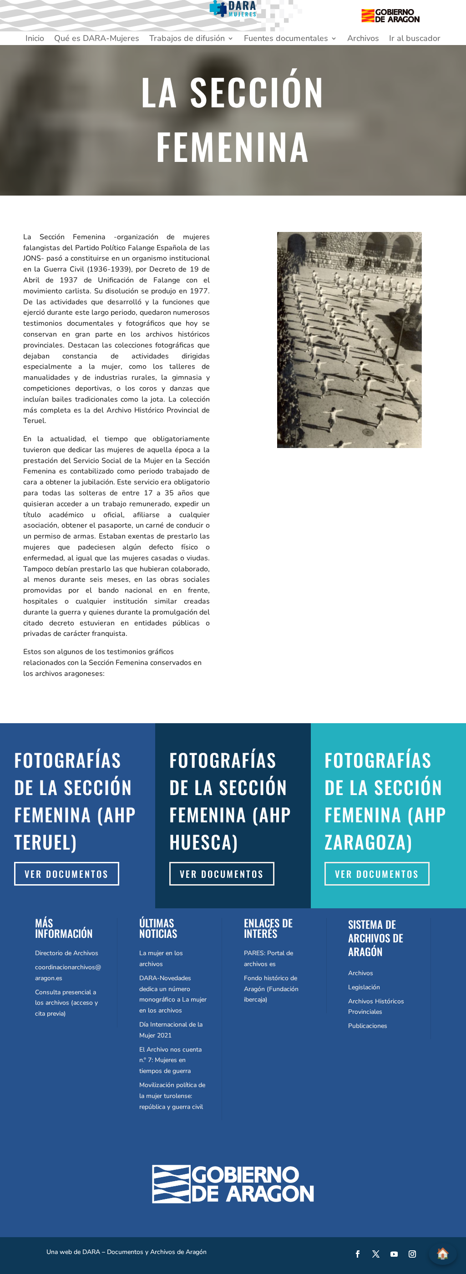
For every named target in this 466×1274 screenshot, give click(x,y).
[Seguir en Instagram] (412, 1254)
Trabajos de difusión (187, 39)
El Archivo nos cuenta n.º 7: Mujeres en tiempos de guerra (170, 1060)
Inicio (34, 39)
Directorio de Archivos (66, 953)
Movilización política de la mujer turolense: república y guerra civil (172, 1096)
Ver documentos (67, 874)
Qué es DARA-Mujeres (96, 39)
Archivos (363, 39)
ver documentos (222, 874)
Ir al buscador (415, 39)
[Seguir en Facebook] (357, 1254)
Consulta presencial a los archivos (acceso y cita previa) (66, 1003)
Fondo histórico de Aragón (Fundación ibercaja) (271, 989)
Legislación (364, 987)
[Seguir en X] (376, 1254)
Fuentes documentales (286, 39)
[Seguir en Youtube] (394, 1254)
